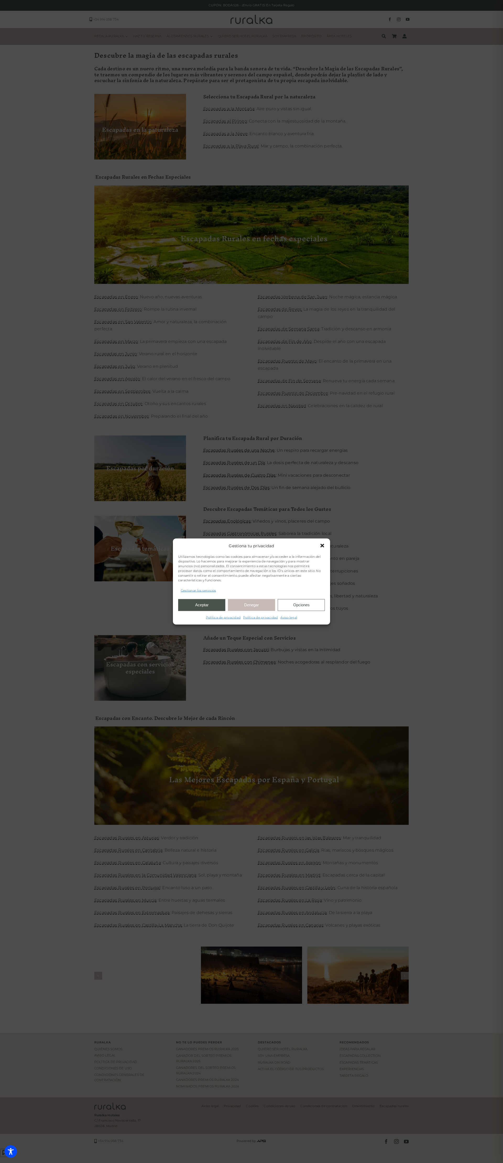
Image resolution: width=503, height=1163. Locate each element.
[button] (322, 545)
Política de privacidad (223, 617)
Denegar (251, 605)
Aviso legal (288, 617)
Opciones (301, 605)
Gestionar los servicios (198, 590)
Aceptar (202, 605)
